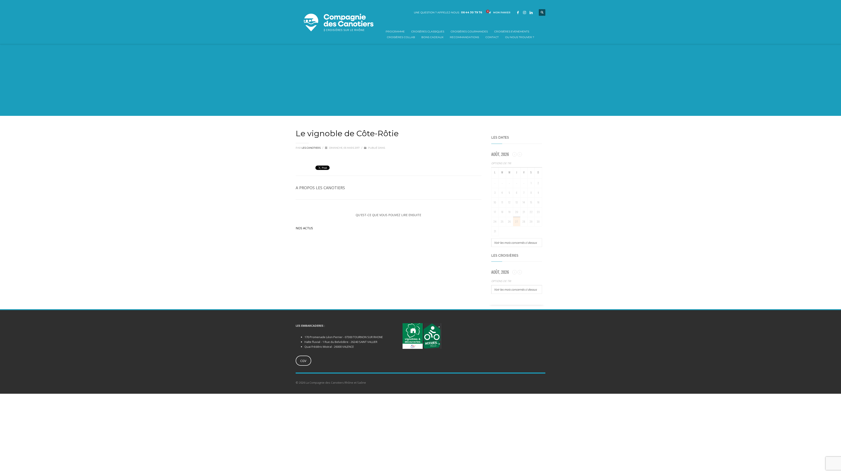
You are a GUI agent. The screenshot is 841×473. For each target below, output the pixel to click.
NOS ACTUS (304, 228)
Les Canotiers (311, 147)
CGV (303, 360)
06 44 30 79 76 (471, 12)
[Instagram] (524, 12)
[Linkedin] (531, 12)
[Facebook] (518, 12)
